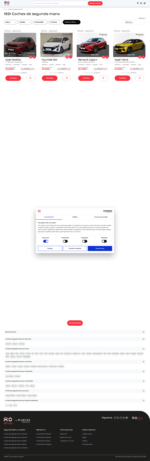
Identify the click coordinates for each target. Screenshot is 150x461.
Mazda (89, 353)
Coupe (20, 366)
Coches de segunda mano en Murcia (15, 444)
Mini (109, 353)
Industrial (33, 366)
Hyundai (51, 353)
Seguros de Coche (65, 437)
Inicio (5, 9)
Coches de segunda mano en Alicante (15, 434)
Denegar (50, 248)
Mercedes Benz (97, 353)
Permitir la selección (75, 248)
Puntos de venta (87, 444)
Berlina (8, 366)
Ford (45, 353)
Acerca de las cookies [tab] (101, 217)
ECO (15, 405)
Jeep (57, 353)
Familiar (26, 366)
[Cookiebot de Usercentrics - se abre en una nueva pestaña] (104, 211)
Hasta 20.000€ (21, 395)
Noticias (84, 441)
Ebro (37, 353)
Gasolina (21, 386)
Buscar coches (95, 3)
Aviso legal (134, 456)
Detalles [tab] (75, 217)
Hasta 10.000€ (10, 395)
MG (105, 353)
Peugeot (133, 353)
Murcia (15, 344)
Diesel (8, 386)
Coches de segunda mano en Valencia (16, 448)
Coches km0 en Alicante (43, 434)
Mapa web (117, 456)
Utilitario (61, 366)
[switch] (65, 241)
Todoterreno (53, 366)
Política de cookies (142, 456)
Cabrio (14, 366)
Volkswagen (26, 357)
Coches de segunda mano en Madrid (15, 441)
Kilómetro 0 (63, 434)
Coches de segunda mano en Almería (15, 437)
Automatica (9, 376)
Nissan (122, 353)
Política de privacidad (126, 456)
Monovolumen (42, 366)
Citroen (22, 353)
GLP (27, 386)
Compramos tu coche (67, 441)
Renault (140, 353)
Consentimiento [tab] (49, 217)
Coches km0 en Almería (43, 437)
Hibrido (32, 386)
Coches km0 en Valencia (43, 444)
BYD (17, 353)
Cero (10, 405)
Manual (17, 376)
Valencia (21, 344)
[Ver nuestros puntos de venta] (137, 3)
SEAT (7, 357)
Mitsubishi (115, 353)
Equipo (84, 437)
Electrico (14, 386)
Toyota (19, 357)
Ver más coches (75, 323)
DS (33, 353)
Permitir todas (100, 248)
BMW (12, 353)
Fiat (41, 353)
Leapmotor (76, 353)
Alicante (8, 344)
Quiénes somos (87, 434)
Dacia (28, 353)
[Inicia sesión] (141, 3)
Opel (127, 353)
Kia (61, 353)
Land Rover (67, 353)
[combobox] (67, 3)
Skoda (13, 357)
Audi (7, 353)
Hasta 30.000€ (32, 395)
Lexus (83, 353)
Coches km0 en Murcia (43, 441)
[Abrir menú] (144, 3)
